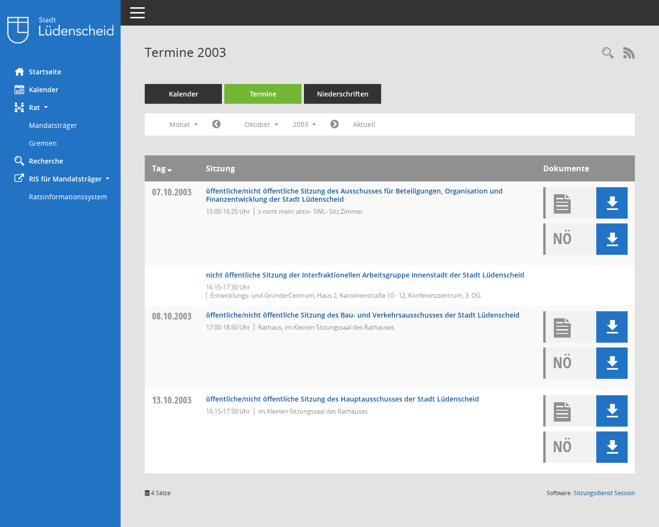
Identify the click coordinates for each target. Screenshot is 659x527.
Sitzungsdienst (604, 493)
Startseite (45, 71)
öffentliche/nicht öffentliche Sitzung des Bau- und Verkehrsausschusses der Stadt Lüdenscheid (363, 314)
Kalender (43, 89)
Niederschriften (343, 93)
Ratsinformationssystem (68, 196)
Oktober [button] (259, 124)
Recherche (46, 161)
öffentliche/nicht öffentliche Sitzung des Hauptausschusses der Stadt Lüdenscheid (342, 398)
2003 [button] (301, 124)
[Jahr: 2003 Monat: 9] (216, 124)
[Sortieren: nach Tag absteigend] (169, 168)
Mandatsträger (53, 125)
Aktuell (364, 124)
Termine (263, 93)
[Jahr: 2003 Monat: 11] (334, 124)
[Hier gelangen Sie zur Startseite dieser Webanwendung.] (60, 30)
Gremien (43, 143)
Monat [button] (180, 124)
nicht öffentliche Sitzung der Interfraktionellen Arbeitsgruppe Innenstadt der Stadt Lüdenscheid (365, 274)
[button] (60, 107)
